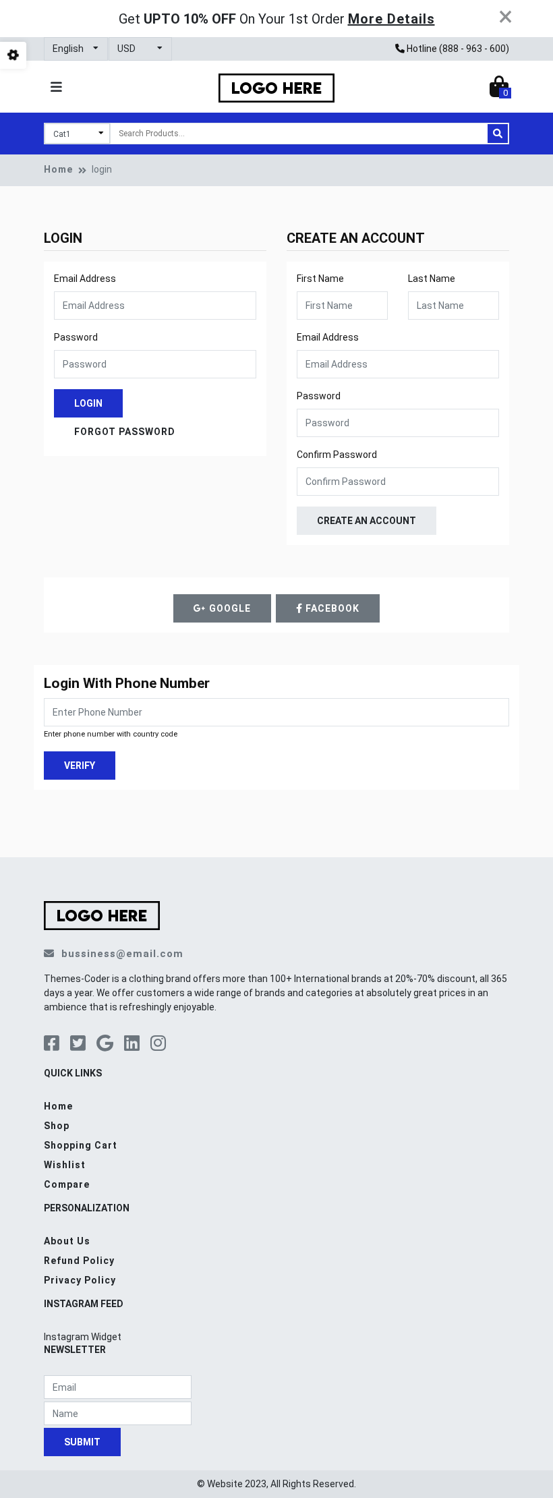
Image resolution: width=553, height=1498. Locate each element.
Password (76, 337)
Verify (79, 764)
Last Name (431, 278)
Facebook (331, 608)
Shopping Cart (80, 1145)
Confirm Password (337, 454)
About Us (67, 1241)
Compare (67, 1184)
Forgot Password (124, 431)
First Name (320, 278)
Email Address (85, 278)
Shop (56, 1125)
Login (88, 403)
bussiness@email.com (122, 954)
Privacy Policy (80, 1280)
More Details (391, 19)
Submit (82, 1442)
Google (228, 608)
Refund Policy (79, 1260)
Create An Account (366, 520)
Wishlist (65, 1164)
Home (58, 169)
